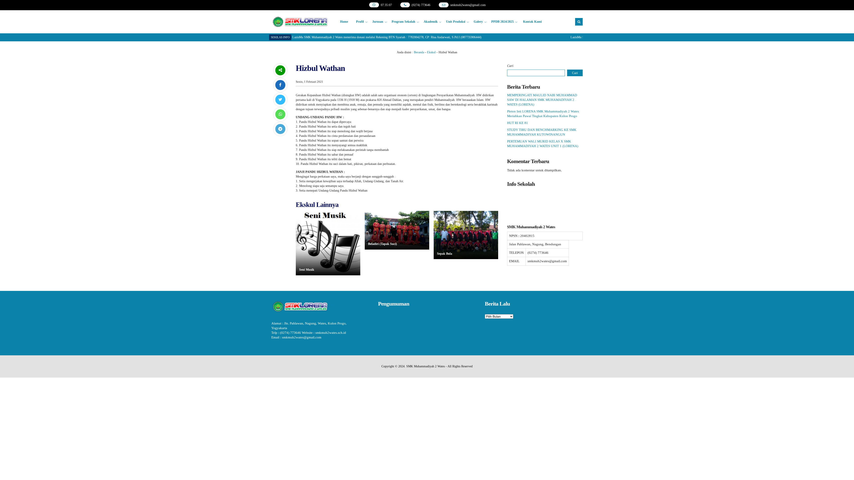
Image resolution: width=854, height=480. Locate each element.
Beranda (419, 52)
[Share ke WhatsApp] (280, 114)
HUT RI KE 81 (517, 123)
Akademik (431, 21)
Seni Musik (306, 269)
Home (344, 21)
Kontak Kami (532, 21)
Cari (510, 66)
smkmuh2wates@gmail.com (468, 5)
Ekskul (431, 52)
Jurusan (377, 21)
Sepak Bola (444, 253)
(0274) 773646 (421, 5)
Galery (478, 21)
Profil (360, 21)
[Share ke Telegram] (280, 129)
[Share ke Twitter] (280, 99)
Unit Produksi (455, 21)
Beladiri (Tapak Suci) (382, 244)
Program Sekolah (403, 21)
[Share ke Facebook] (280, 85)
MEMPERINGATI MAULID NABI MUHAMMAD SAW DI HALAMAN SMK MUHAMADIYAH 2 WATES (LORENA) (542, 99)
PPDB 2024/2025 (502, 21)
